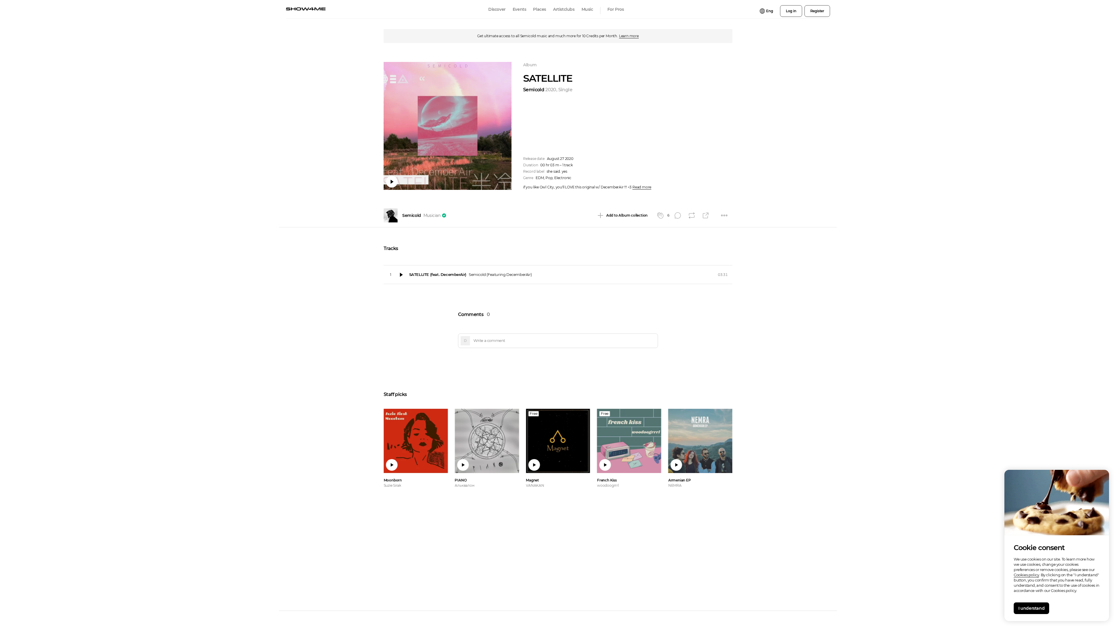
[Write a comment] (553, 340)
